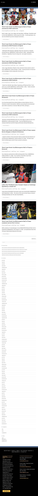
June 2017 (3, 382)
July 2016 (3, 393)
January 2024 (4, 298)
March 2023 (3, 312)
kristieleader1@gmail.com (25, 466)
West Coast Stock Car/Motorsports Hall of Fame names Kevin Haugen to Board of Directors (18, 131)
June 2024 (3, 289)
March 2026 (3, 265)
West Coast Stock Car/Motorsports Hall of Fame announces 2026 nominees (16, 113)
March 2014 (3, 409)
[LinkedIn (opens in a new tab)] (35, 2)
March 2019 (3, 362)
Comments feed (4, 440)
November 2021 (4, 330)
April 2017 (3, 384)
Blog (14, 30)
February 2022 (4, 326)
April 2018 (3, 373)
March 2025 (3, 272)
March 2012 (3, 420)
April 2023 (3, 310)
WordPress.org (4, 441)
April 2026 (3, 263)
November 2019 (4, 353)
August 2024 (3, 285)
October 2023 (4, 301)
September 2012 (4, 416)
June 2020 (3, 344)
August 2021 (3, 332)
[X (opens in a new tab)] (31, 2)
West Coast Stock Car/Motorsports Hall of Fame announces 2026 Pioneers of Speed (16, 45)
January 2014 (4, 411)
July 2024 (3, 287)
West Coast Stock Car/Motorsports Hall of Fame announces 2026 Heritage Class (16, 62)
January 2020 (4, 351)
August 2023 (3, 305)
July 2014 (3, 407)
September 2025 (4, 267)
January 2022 (4, 328)
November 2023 (4, 299)
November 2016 (4, 389)
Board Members (15, 451)
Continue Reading (6, 39)
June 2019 (3, 357)
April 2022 (3, 323)
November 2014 (4, 405)
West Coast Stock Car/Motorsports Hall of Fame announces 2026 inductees (16, 27)
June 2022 (3, 319)
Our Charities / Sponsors (27, 450)
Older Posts (34, 238)
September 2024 (4, 283)
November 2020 (4, 341)
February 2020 (4, 350)
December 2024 (4, 278)
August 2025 (3, 269)
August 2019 (3, 355)
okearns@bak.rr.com (24, 472)
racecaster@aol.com (24, 478)
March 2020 (3, 348)
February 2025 (4, 274)
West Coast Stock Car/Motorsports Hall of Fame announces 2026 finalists (16, 79)
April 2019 (3, 360)
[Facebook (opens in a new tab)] (33, 2)
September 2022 (4, 317)
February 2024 (4, 296)
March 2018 (3, 375)
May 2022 (3, 321)
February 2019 (4, 364)
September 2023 (4, 303)
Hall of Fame (7, 450)
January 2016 (4, 398)
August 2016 (3, 391)
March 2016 (3, 396)
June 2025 (3, 271)
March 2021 (3, 337)
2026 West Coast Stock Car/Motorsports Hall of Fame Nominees (11, 254)
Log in (3, 437)
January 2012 (4, 421)
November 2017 (4, 378)
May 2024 (3, 290)
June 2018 (3, 369)
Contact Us (23, 451)
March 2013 (3, 414)
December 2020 (4, 339)
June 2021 (3, 333)
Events (13, 450)
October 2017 (4, 380)
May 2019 (3, 359)
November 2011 (4, 423)
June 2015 (3, 402)
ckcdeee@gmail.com (24, 460)
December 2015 (4, 400)
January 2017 (4, 387)
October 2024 (4, 281)
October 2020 (4, 342)
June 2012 (3, 418)
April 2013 (3, 412)
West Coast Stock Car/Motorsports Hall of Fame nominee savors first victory (16, 222)
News (17, 30)
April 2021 (3, 335)
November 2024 (4, 280)
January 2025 (4, 276)
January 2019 (4, 366)
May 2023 (3, 308)
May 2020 (3, 346)
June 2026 (3, 260)
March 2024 (3, 294)
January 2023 (4, 314)
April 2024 (3, 292)
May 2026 (3, 262)
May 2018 (3, 371)
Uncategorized (21, 30)
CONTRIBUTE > (6, 491)
